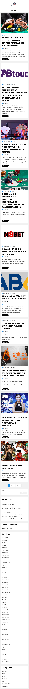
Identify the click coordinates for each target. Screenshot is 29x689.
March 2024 (4, 607)
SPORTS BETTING (6, 683)
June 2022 (4, 652)
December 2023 (5, 614)
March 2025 (4, 577)
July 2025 (4, 567)
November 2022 (5, 639)
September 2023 (6, 619)
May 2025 (4, 572)
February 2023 (5, 632)
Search (3, 490)
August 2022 (5, 647)
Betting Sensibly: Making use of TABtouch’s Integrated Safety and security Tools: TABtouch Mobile (14, 94)
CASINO (14, 35)
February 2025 (5, 580)
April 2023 (4, 627)
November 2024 (5, 587)
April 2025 (4, 575)
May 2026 (4, 542)
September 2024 (6, 592)
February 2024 (5, 609)
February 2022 (5, 661)
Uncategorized (5, 686)
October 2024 (5, 589)
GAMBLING (4, 676)
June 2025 (4, 570)
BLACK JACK (4, 671)
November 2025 (5, 557)
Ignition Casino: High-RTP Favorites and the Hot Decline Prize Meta (14, 373)
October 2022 (5, 642)
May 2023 (4, 624)
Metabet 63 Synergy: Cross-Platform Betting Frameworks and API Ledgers (13, 42)
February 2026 (5, 550)
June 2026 (4, 540)
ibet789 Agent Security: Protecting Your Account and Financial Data (14, 421)
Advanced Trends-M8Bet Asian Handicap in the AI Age (14, 252)
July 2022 (4, 649)
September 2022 (6, 644)
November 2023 (5, 617)
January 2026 (5, 552)
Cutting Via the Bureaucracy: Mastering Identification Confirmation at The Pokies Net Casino (13, 200)
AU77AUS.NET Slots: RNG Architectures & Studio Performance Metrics (14, 148)
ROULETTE (4, 678)
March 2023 (4, 629)
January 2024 (5, 612)
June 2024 (4, 599)
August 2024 (5, 594)
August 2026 (5, 537)
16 (18, 485)
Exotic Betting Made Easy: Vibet (13, 467)
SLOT (3, 681)
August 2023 (5, 622)
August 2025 (5, 565)
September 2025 (6, 562)
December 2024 (5, 584)
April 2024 (4, 604)
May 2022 (4, 654)
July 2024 (4, 597)
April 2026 (4, 545)
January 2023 (5, 634)
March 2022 (4, 659)
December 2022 (5, 637)
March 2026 (4, 547)
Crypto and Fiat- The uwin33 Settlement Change (13, 326)
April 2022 (4, 657)
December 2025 (5, 555)
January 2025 (5, 582)
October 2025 (5, 560)
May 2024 (4, 602)
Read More (5, 59)
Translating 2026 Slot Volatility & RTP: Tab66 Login (14, 299)
